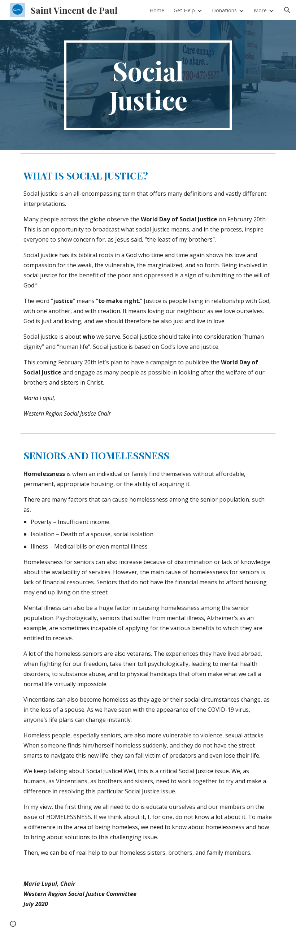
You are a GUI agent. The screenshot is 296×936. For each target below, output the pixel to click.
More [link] (260, 10)
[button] (287, 10)
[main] (148, 85)
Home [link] (156, 10)
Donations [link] (224, 10)
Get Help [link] (184, 10)
